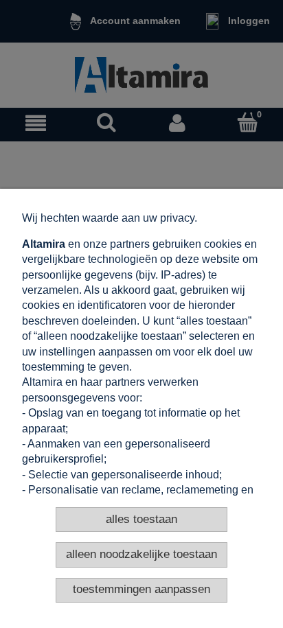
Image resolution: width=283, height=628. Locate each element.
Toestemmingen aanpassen (141, 589)
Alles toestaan (141, 519)
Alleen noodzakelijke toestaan (141, 554)
